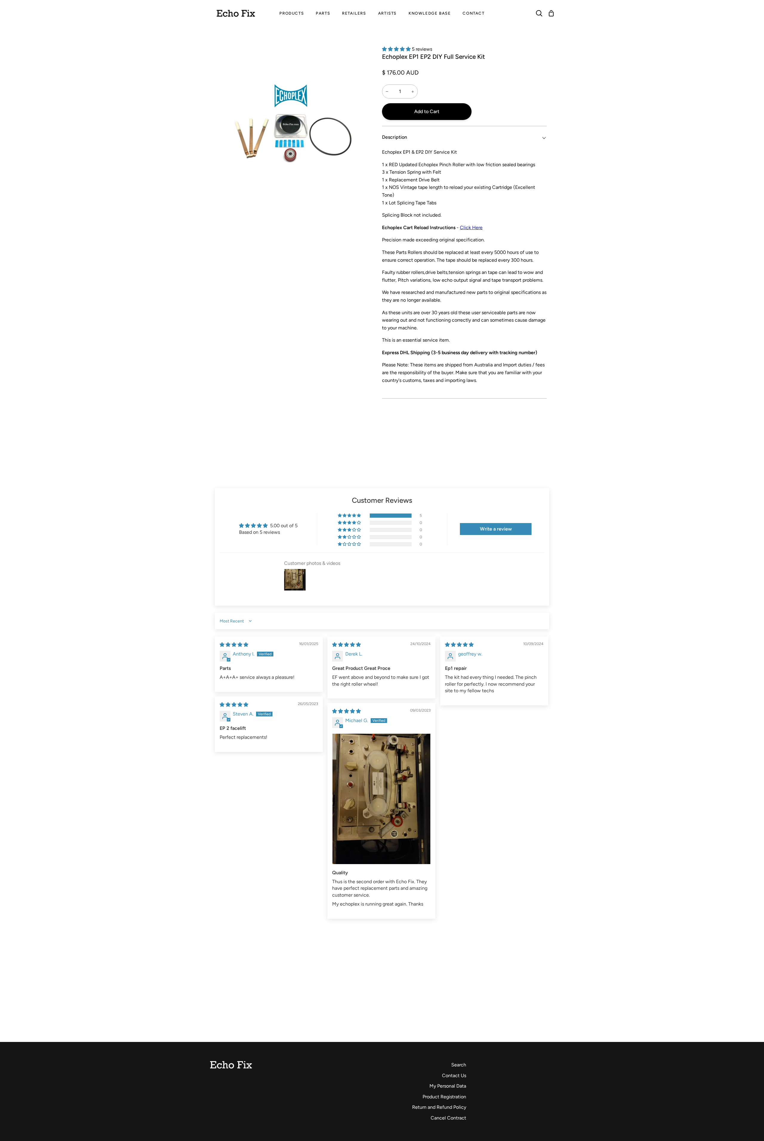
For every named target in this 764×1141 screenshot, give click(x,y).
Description (394, 137)
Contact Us (454, 1075)
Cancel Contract (448, 1118)
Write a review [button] (496, 529)
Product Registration (444, 1097)
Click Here (471, 227)
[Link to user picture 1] (381, 798)
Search (458, 1065)
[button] (397, 49)
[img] (234, 644)
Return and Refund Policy (439, 1107)
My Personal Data (447, 1086)
